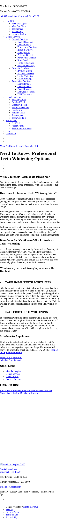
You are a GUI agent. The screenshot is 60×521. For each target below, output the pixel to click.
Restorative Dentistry (21, 81)
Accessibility (12, 517)
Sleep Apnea (17, 115)
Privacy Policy (12, 512)
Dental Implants (24, 89)
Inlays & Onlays (24, 50)
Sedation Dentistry (26, 65)
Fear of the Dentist (20, 107)
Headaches (17, 110)
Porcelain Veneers (25, 73)
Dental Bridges (24, 84)
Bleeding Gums (19, 99)
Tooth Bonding (24, 78)
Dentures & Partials (26, 91)
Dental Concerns (13, 97)
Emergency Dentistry (27, 47)
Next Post (17, 357)
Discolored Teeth (19, 105)
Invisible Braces (24, 71)
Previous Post (6, 357)
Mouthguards (23, 52)
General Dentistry (20, 39)
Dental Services (13, 36)
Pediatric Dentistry (26, 55)
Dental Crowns (24, 86)
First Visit (16, 123)
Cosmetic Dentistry (20, 68)
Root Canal (22, 60)
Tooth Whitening (25, 76)
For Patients (11, 120)
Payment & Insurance (21, 128)
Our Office (11, 21)
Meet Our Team (19, 26)
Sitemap (9, 509)
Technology (17, 31)
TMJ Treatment (24, 94)
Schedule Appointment (10, 360)
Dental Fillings (24, 44)
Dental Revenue (30, 507)
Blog (8, 131)
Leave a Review (19, 34)
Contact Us (11, 133)
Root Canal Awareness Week (13, 390)
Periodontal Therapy (26, 57)
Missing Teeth (18, 112)
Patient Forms (18, 126)
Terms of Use (12, 514)
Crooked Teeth (18, 102)
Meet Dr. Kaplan (19, 23)
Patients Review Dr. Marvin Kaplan (21, 393)
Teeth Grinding (19, 118)
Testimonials (17, 29)
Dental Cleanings (25, 42)
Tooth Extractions (25, 63)
